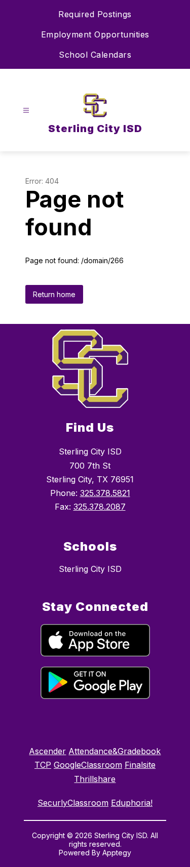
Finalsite (140, 765)
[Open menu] (26, 110)
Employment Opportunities (95, 34)
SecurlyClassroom (72, 803)
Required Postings (95, 14)
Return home (54, 294)
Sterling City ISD (90, 569)
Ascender (47, 751)
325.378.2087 (99, 507)
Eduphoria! (132, 803)
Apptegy (116, 852)
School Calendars (95, 55)
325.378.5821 (105, 493)
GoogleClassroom (88, 765)
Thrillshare (95, 779)
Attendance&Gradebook (114, 751)
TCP (42, 765)
